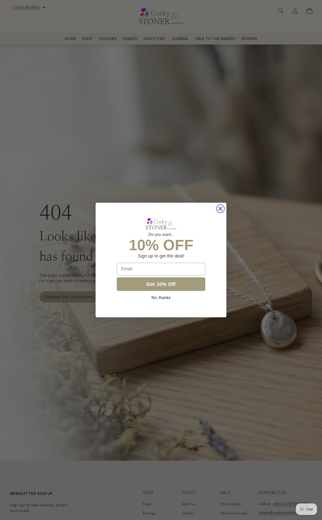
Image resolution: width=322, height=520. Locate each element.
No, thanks (161, 297)
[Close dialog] (220, 209)
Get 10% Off (161, 284)
